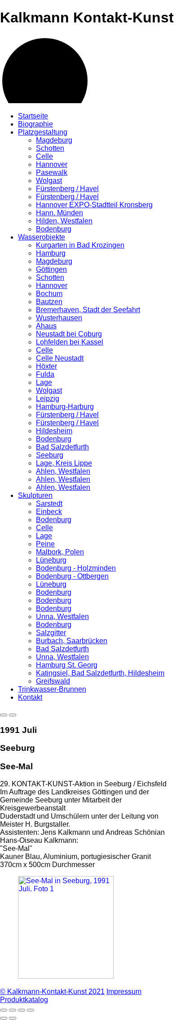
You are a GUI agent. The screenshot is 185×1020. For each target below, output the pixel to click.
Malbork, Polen (60, 552)
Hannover (51, 164)
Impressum (123, 991)
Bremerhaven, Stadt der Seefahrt (88, 310)
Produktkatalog (24, 999)
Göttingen (51, 269)
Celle (44, 156)
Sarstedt (49, 503)
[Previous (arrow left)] (3, 1018)
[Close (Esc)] (3, 1010)
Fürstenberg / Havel (67, 188)
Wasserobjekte (41, 237)
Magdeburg (54, 140)
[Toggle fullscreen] (21, 1010)
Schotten (50, 148)
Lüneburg (51, 560)
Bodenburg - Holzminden (76, 568)
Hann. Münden (59, 213)
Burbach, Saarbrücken (71, 641)
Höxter (46, 366)
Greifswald (53, 681)
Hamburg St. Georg (66, 665)
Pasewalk (51, 172)
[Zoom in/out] (30, 1010)
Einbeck (49, 511)
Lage (44, 382)
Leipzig (47, 398)
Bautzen (49, 301)
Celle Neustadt (60, 358)
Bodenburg (53, 229)
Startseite (33, 116)
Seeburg (49, 455)
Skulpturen (35, 495)
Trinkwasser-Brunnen (52, 689)
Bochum (49, 293)
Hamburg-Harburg (65, 406)
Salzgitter (51, 632)
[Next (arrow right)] (12, 1018)
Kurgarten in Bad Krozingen (80, 245)
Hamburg (51, 253)
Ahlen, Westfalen (63, 471)
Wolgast (49, 180)
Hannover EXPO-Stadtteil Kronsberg (94, 205)
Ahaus (46, 326)
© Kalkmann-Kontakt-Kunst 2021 (52, 991)
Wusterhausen (59, 318)
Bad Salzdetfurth (62, 447)
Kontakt (30, 697)
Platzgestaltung (42, 132)
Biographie (35, 124)
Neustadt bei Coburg (69, 334)
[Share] (12, 1010)
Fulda (45, 374)
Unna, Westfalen (62, 616)
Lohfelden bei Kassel (69, 342)
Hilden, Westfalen (64, 221)
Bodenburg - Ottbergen (72, 576)
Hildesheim (54, 431)
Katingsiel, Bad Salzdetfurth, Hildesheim (100, 673)
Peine (45, 544)
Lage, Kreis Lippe (64, 463)
